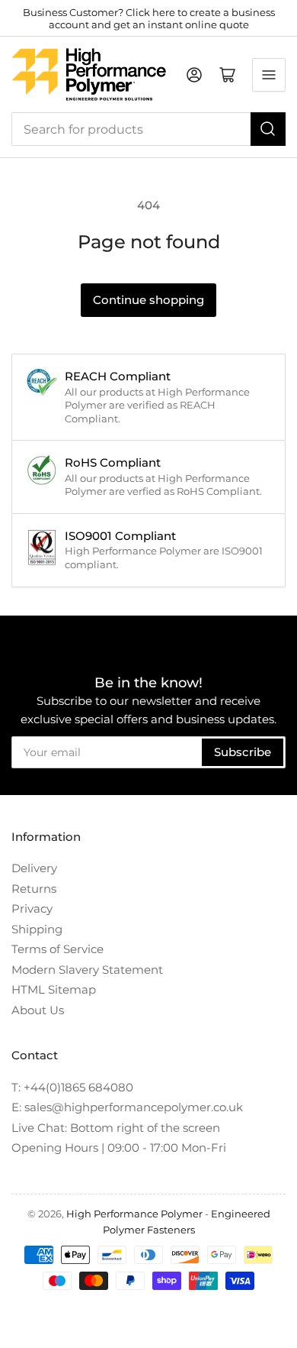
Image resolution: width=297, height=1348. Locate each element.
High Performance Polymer (134, 1213)
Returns (33, 888)
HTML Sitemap (53, 989)
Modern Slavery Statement (87, 969)
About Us (37, 1010)
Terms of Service (57, 949)
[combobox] (148, 129)
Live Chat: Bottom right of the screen (115, 1127)
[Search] (268, 129)
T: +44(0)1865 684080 (72, 1087)
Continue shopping (148, 300)
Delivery (34, 868)
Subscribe (242, 752)
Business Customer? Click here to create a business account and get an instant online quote (149, 18)
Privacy (32, 908)
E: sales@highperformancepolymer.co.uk (127, 1107)
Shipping (36, 929)
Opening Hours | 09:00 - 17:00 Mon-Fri (118, 1147)
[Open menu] (269, 75)
